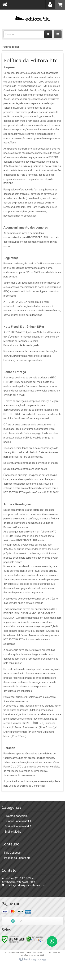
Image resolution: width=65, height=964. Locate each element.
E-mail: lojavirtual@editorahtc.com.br (24, 885)
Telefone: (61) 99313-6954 (18, 878)
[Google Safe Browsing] (35, 939)
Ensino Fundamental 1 (18, 821)
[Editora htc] (32, 18)
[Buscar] (48, 34)
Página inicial (10, 46)
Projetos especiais (16, 816)
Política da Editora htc (17, 858)
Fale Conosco (12, 852)
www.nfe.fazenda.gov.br (26, 345)
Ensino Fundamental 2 (18, 826)
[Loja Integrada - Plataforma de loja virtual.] (32, 959)
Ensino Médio (13, 831)
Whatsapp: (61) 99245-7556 (19, 881)
